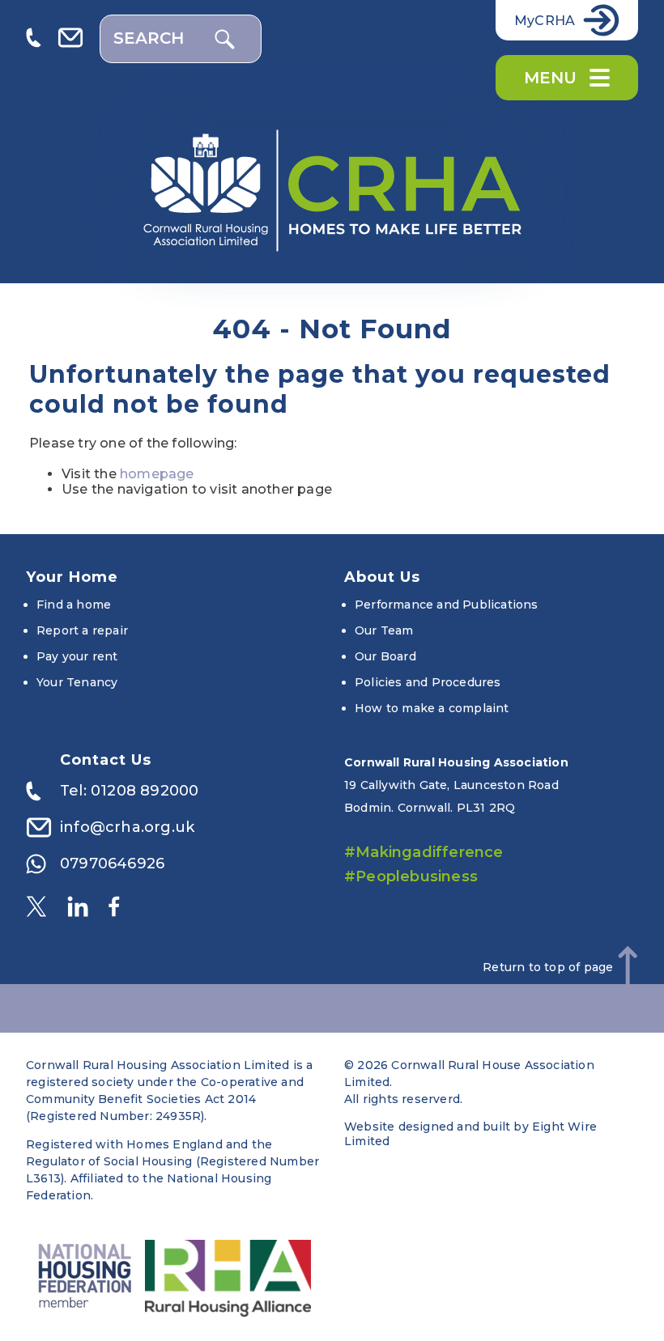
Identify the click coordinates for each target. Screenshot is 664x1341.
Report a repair (82, 630)
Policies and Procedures (428, 682)
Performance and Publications (446, 604)
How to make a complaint (432, 708)
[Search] (225, 39)
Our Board (385, 656)
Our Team (384, 630)
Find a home (73, 604)
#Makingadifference (424, 852)
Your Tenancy (76, 682)
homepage (157, 474)
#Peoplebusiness (411, 876)
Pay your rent (77, 656)
